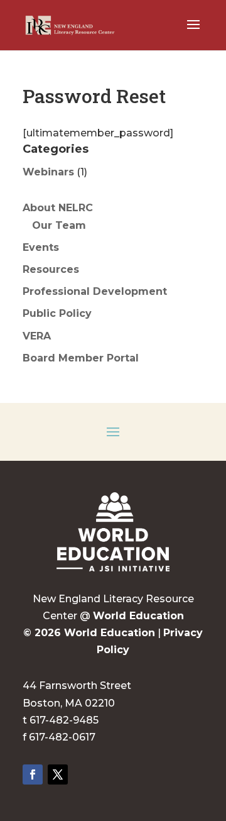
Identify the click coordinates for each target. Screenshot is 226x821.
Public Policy (57, 313)
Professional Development (95, 291)
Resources (51, 269)
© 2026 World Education (89, 633)
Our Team (59, 225)
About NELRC (58, 208)
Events (41, 247)
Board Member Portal (81, 358)
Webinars (48, 172)
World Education (138, 616)
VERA (37, 336)
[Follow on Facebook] (33, 774)
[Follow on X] (58, 774)
